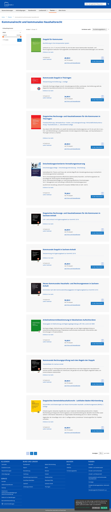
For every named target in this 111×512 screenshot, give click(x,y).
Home (3, 17)
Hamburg (25, 474)
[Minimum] (3, 36)
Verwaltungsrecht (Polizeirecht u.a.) (98, 490)
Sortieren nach (86, 29)
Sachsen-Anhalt (49, 483)
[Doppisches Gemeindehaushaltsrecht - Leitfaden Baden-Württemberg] (36, 406)
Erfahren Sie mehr (48, 52)
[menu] (55, 10)
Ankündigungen (6, 474)
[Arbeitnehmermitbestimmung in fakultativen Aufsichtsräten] (36, 326)
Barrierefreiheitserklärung (8, 500)
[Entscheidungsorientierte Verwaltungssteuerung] (36, 170)
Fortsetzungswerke (72, 471)
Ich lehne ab (96, 508)
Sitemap (4, 488)
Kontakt (4, 481)
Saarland (25, 483)
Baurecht (91, 464)
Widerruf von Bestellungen (8, 497)
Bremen (47, 471)
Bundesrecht (26, 464)
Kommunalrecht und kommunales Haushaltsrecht (97, 478)
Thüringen (47, 487)
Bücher (68, 464)
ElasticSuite (63, 510)
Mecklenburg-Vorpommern (30, 477)
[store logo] (9, 4)
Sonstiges (91, 482)
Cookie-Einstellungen (8, 504)
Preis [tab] (4, 32)
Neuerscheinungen (6, 471)
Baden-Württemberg (50, 464)
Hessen (47, 474)
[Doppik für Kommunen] (36, 45)
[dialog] (92, 504)
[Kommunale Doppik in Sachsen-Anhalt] (36, 255)
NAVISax (69, 467)
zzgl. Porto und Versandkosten (72, 63)
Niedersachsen (49, 477)
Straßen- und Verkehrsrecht (96, 467)
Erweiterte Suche (6, 467)
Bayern (25, 467)
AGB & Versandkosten (7, 484)
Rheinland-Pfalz (49, 480)
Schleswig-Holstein (28, 487)
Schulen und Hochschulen (95, 471)
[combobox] (95, 4)
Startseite (4, 464)
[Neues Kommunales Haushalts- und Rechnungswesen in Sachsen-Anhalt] (36, 289)
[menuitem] (7, 10)
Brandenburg (26, 471)
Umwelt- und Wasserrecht (95, 474)
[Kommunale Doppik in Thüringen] (36, 84)
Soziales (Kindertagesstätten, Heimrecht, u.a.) (99, 486)
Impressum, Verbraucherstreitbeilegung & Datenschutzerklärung (9, 492)
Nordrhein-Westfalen (28, 480)
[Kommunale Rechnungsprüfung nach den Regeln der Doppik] (36, 366)
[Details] (102, 58)
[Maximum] (20, 36)
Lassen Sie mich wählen (83, 507)
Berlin (46, 467)
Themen (10, 17)
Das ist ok (104, 508)
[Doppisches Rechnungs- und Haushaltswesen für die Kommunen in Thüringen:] (36, 122)
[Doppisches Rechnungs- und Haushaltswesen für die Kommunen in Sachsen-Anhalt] (36, 219)
